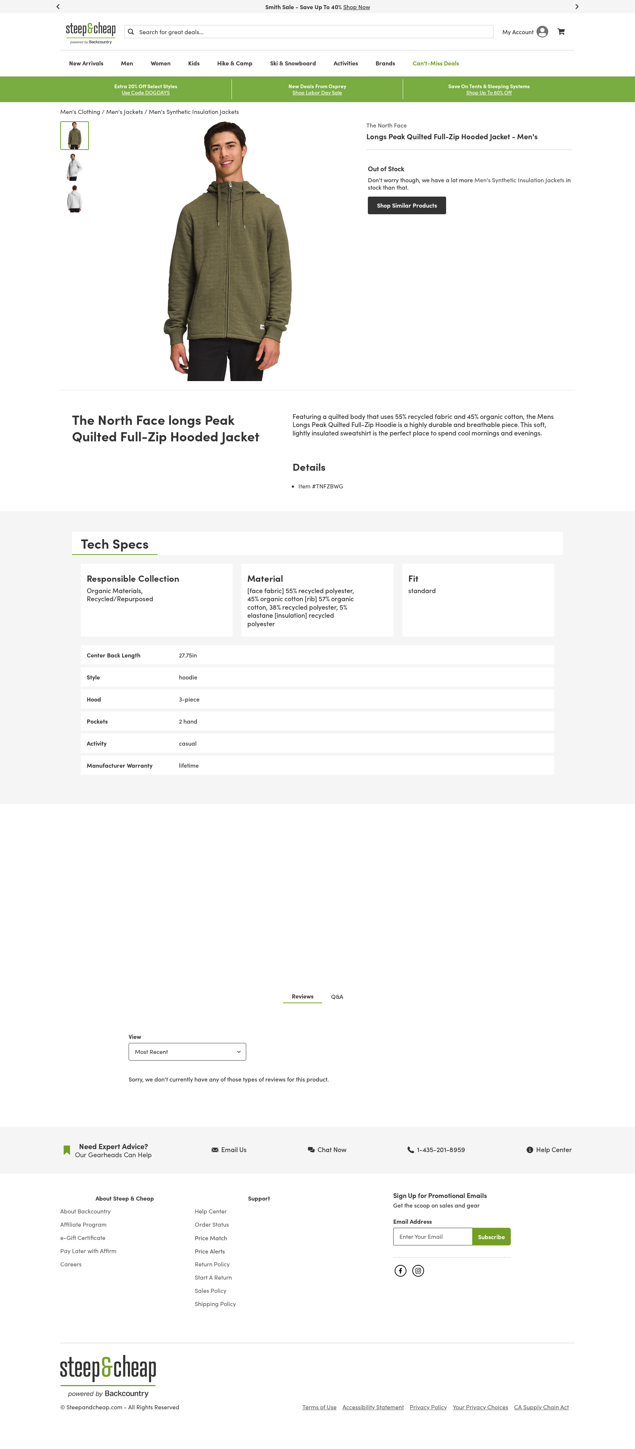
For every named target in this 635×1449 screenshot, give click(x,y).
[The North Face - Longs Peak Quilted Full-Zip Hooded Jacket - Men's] (74, 135)
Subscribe (491, 1237)
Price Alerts (210, 1251)
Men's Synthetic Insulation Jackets (194, 111)
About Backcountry (85, 1211)
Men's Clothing (80, 111)
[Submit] (131, 32)
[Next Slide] (577, 6)
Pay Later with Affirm (88, 1251)
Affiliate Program (83, 1224)
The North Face (386, 125)
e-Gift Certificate (82, 1237)
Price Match (211, 1237)
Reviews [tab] (302, 996)
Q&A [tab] (337, 996)
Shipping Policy (215, 1304)
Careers (71, 1264)
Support (259, 1198)
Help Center (211, 1211)
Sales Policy (210, 1290)
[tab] (115, 543)
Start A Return (213, 1277)
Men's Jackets (124, 111)
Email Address (412, 1221)
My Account (518, 32)
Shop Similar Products (407, 205)
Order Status (212, 1224)
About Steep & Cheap (125, 1198)
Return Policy (212, 1264)
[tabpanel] (317, 669)
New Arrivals (86, 63)
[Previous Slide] (58, 6)
